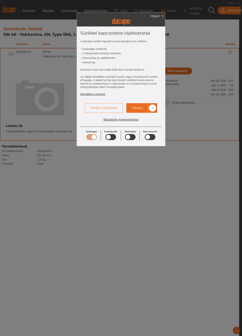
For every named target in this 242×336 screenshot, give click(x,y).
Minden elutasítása (103, 108)
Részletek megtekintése (121, 119)
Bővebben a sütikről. (93, 94)
